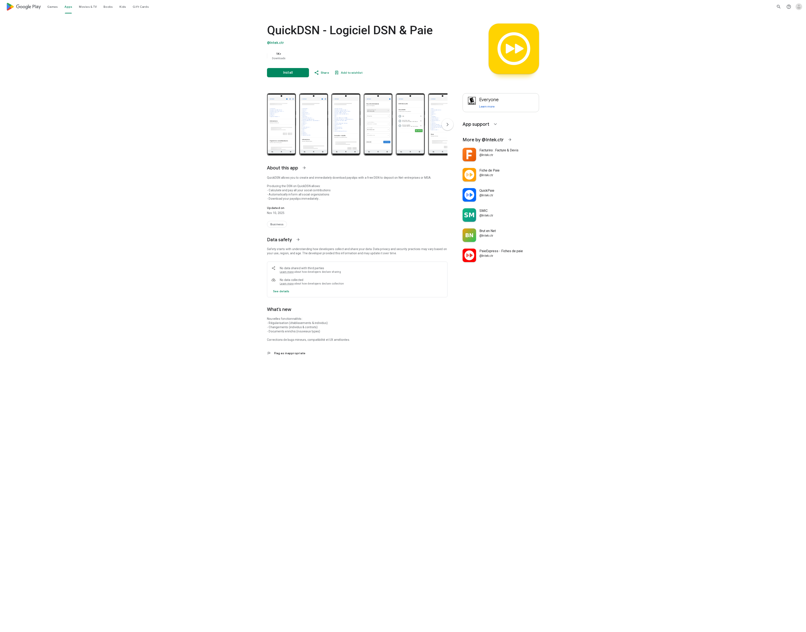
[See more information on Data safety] (298, 240)
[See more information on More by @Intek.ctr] (510, 140)
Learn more (287, 271)
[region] (351, 55)
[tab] (52, 6)
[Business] (277, 224)
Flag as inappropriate (286, 353)
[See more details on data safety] (281, 291)
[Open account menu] (799, 7)
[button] (281, 124)
